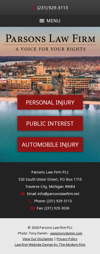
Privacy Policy (67, 239)
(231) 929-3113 (52, 8)
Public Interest (50, 123)
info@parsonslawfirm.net (58, 193)
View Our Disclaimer (38, 239)
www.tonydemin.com (66, 233)
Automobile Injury (50, 144)
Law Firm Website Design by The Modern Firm (50, 244)
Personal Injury (50, 102)
